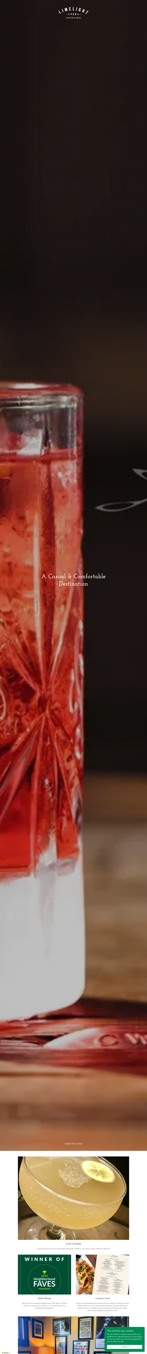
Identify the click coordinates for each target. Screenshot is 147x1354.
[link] (73, 2)
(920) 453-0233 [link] (73, 1143)
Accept (124, 1347)
